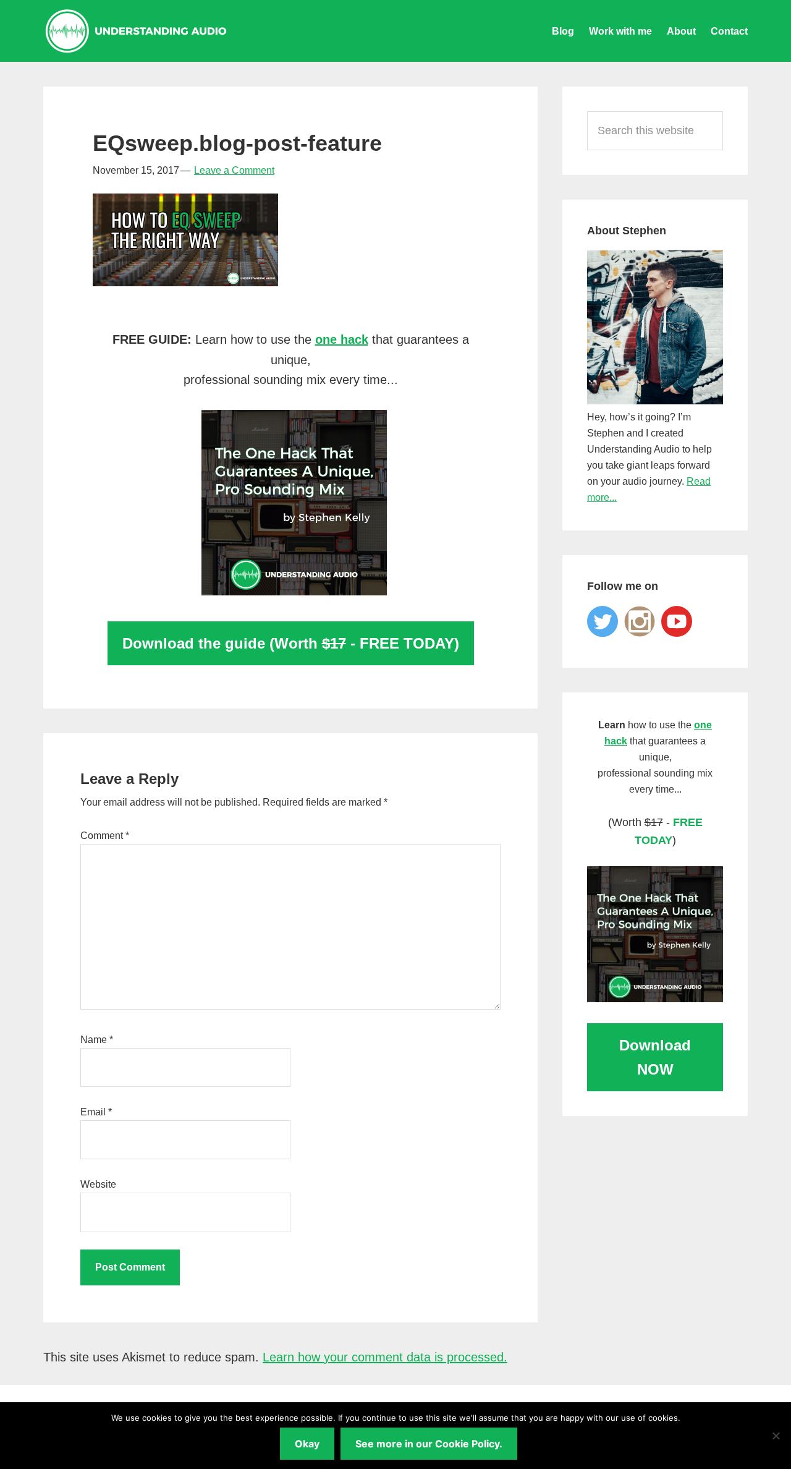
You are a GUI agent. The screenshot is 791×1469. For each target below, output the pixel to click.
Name (96, 1039)
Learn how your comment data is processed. (385, 1357)
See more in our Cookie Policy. (428, 1443)
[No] (775, 1435)
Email (96, 1112)
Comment (104, 835)
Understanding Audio (136, 31)
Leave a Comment (234, 170)
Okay (307, 1443)
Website (98, 1184)
